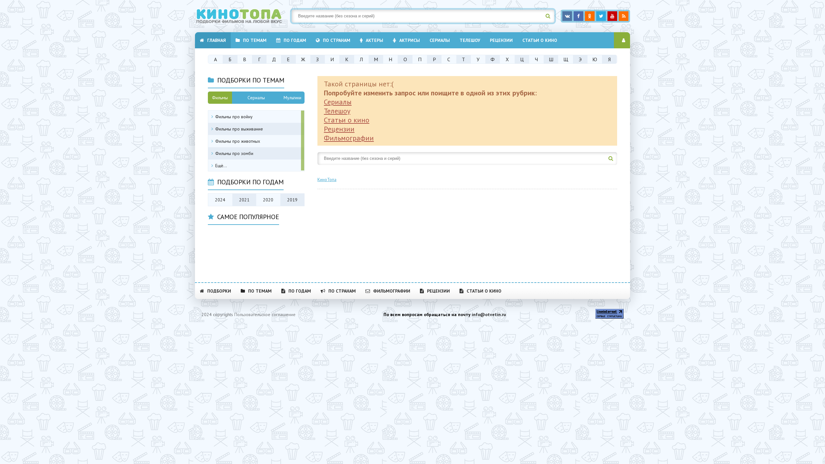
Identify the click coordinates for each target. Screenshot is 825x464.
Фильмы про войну (234, 117)
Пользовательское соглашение (265, 314)
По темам (255, 40)
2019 (292, 200)
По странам (336, 40)
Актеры (374, 40)
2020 (268, 200)
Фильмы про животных (237, 141)
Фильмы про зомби (234, 153)
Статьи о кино (539, 40)
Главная (216, 40)
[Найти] (547, 16)
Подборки (219, 291)
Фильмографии (349, 137)
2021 (244, 200)
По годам (295, 40)
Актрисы (409, 40)
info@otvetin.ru (489, 314)
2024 (220, 200)
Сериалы (338, 101)
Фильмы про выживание (239, 129)
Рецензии (501, 40)
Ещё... (221, 166)
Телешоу (470, 40)
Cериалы (440, 40)
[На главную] (243, 16)
